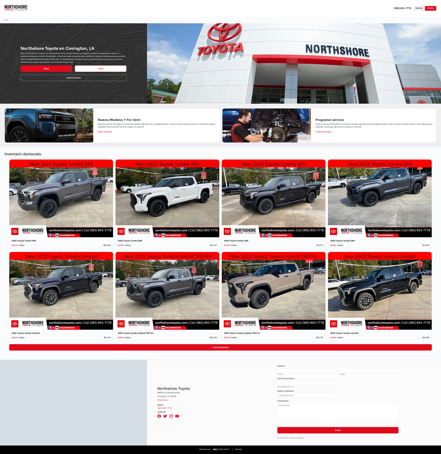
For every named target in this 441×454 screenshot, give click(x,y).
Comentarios (283, 401)
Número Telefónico (285, 391)
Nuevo (46, 68)
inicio (6, 20)
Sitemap (237, 449)
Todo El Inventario (73, 78)
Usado (100, 68)
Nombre (281, 366)
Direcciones (162, 400)
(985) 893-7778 (402, 8)
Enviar (338, 430)
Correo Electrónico (286, 378)
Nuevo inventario (105, 131)
